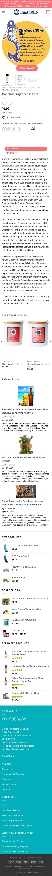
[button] (32, 127)
